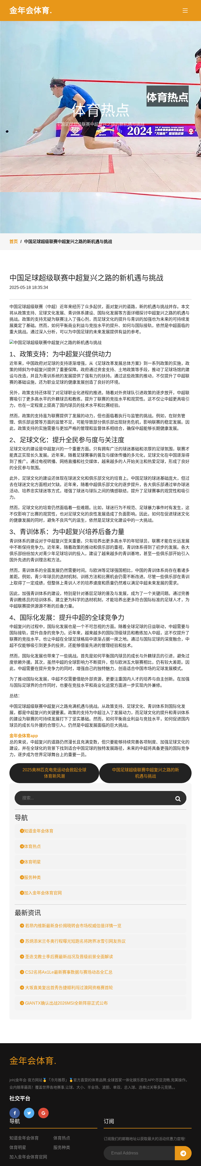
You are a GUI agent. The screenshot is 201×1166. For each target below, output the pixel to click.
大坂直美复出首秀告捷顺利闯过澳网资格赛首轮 (68, 987)
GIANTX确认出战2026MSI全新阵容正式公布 (66, 1003)
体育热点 (32, 846)
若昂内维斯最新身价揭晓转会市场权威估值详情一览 (72, 926)
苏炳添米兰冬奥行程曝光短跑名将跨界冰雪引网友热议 (75, 941)
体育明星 (32, 862)
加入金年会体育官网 (43, 893)
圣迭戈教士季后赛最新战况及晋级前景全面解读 (68, 956)
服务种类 (32, 877)
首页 (13, 241)
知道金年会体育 (38, 831)
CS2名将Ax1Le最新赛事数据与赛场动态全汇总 (68, 972)
